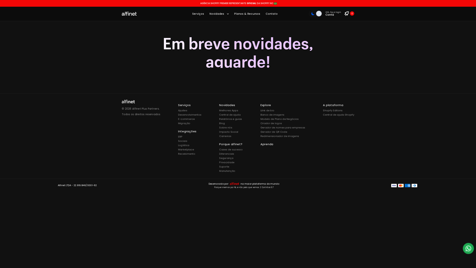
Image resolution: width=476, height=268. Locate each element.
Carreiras (225, 136)
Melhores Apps (228, 110)
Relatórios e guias (230, 119)
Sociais (182, 141)
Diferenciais (226, 154)
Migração (184, 123)
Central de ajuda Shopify (338, 115)
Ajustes (182, 110)
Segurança (226, 158)
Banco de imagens (272, 115)
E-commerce (186, 119)
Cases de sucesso (230, 149)
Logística (183, 145)
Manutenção (227, 171)
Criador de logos (271, 123)
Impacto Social (228, 132)
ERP (180, 136)
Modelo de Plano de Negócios (279, 119)
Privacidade (226, 162)
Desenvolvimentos (189, 115)
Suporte (224, 166)
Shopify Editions (332, 110)
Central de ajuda (229, 115)
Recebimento (186, 154)
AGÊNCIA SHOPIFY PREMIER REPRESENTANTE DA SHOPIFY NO (237, 3)
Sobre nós (225, 127)
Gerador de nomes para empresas (282, 127)
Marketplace (186, 149)
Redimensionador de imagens (279, 136)
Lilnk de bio (267, 110)
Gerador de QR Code (273, 132)
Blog (222, 123)
